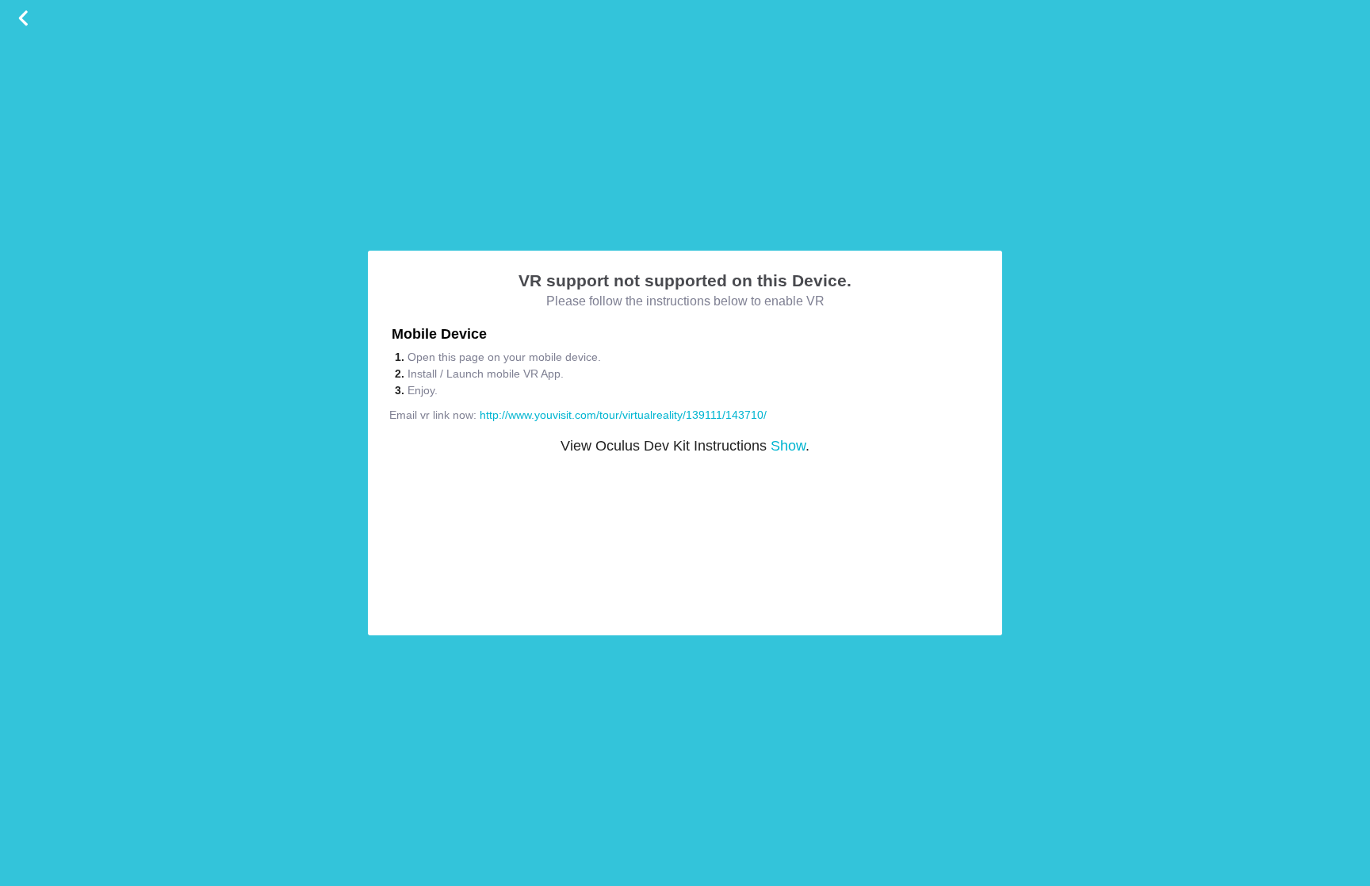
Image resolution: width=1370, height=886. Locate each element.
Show (788, 446)
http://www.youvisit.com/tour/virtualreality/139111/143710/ (623, 414)
